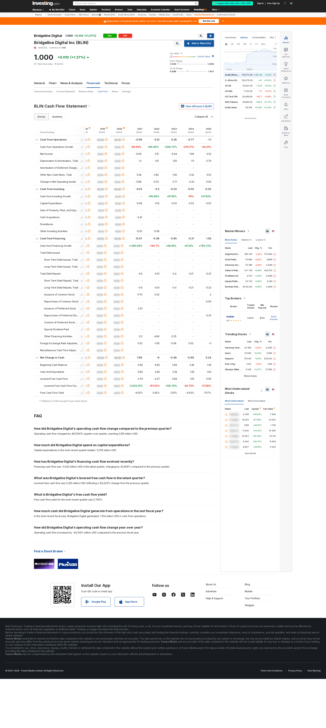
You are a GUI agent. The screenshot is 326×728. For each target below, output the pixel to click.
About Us (211, 584)
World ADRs (109, 15)
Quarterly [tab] (57, 116)
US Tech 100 (231, 96)
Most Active (231, 240)
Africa (189, 15)
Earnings (126, 91)
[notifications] (285, 3)
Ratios (115, 91)
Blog (247, 584)
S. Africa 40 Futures (235, 80)
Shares (38, 15)
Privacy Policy (295, 670)
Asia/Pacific (178, 15)
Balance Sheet (86, 91)
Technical (110, 83)
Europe (152, 15)
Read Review (274, 318)
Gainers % (246, 240)
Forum (126, 83)
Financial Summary (43, 91)
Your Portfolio (252, 598)
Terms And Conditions (271, 670)
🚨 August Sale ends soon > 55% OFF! (232, 3)
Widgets (249, 605)
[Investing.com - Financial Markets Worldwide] (46, 3)
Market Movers (235, 231)
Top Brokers (233, 298)
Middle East (164, 15)
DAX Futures (231, 102)
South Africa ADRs (126, 15)
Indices (244, 37)
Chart (52, 83)
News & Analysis (71, 83)
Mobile (248, 591)
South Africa (70, 15)
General (39, 83)
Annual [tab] (41, 116)
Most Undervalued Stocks (237, 390)
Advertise (211, 591)
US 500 (228, 91)
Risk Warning (314, 670)
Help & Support (214, 598)
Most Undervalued (234, 401)
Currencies (230, 37)
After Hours (83, 15)
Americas (142, 15)
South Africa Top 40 (235, 75)
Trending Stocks (236, 334)
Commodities (259, 37)
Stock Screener (181, 9)
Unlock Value (203, 56)
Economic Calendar (160, 9)
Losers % (261, 240)
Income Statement (66, 91)
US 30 (228, 85)
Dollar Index (231, 107)
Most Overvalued (256, 401)
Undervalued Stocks (226, 15)
